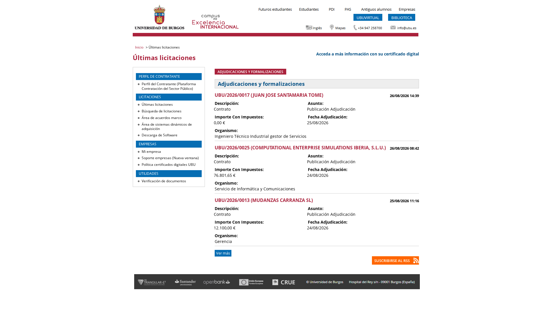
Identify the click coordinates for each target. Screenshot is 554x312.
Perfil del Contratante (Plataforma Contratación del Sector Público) (169, 86)
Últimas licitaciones (157, 104)
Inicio (139, 47)
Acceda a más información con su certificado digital (367, 54)
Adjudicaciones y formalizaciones (250, 71)
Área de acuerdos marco (161, 117)
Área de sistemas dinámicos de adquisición (167, 126)
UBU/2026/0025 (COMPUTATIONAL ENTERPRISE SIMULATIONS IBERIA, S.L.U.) (300, 147)
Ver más (223, 253)
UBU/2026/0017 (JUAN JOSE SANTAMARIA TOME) (269, 95)
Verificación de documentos (164, 181)
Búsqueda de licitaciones (161, 111)
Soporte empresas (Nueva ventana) (170, 157)
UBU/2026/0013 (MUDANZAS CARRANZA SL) (264, 200)
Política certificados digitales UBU (169, 164)
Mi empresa (151, 151)
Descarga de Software (159, 135)
